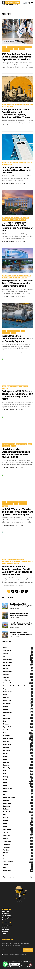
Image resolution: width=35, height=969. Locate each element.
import (18, 730)
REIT (4, 164)
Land (18, 759)
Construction (18, 683)
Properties (18, 803)
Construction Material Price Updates (17, 686)
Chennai (18, 677)
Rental (18, 818)
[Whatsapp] (5, 964)
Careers (4, 933)
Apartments (18, 659)
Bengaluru (6, 275)
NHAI (18, 785)
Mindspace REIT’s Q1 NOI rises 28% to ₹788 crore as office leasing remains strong (17, 283)
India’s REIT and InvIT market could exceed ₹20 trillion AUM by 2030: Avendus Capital (17, 512)
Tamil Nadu (18, 841)
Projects (17, 800)
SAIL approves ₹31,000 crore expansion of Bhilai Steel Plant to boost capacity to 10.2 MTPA (17, 395)
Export (18, 709)
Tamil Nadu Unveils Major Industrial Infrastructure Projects (19, 615)
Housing (18, 724)
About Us (5, 931)
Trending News (13, 563)
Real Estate (28, 162)
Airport (18, 653)
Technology (18, 844)
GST (18, 715)
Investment (19, 47)
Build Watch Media (26, 961)
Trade (18, 859)
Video (17, 867)
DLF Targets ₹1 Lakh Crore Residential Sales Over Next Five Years (16, 170)
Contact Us (5, 929)
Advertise (5, 927)
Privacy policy (19, 965)
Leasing (18, 762)
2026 (17, 648)
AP (18, 656)
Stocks (9, 10)
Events (18, 706)
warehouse (6, 51)
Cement (5, 104)
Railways (18, 809)
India (4, 47)
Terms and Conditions (7, 965)
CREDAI (18, 697)
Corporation (17, 692)
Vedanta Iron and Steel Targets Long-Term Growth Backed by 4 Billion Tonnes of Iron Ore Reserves (17, 570)
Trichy (17, 864)
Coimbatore (18, 680)
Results (18, 820)
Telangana (21, 219)
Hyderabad (18, 727)
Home (3, 10)
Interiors (18, 741)
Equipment (18, 703)
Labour (18, 756)
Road (18, 823)
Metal (18, 330)
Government (18, 712)
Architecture (17, 662)
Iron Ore (18, 747)
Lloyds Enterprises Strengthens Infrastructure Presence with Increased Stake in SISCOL (16, 453)
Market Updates (8, 49)
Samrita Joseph (9, 70)
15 (22, 591)
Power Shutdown (17, 797)
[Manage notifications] (30, 964)
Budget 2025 (18, 671)
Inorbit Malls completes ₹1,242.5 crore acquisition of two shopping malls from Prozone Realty (20, 635)
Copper (17, 689)
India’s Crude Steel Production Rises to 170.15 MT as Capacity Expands (17, 338)
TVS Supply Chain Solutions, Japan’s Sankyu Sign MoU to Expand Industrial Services (17, 57)
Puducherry (18, 806)
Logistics (28, 47)
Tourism (17, 856)
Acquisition (6, 444)
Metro (18, 774)
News (16, 49)
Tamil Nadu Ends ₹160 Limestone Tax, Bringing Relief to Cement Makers (21, 606)
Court (18, 694)
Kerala (18, 753)
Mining (18, 777)
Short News (18, 829)
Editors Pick (18, 700)
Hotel (4, 217)
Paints (18, 791)
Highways (18, 718)
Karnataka (18, 750)
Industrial (10, 47)
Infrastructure (12, 502)
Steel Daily (6, 332)
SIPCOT (18, 832)
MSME (18, 779)
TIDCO (18, 853)
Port (18, 794)
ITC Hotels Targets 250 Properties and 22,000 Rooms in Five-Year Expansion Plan (17, 226)
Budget (18, 668)
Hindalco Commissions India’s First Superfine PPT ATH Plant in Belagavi (21, 624)
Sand (18, 826)
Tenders (18, 850)
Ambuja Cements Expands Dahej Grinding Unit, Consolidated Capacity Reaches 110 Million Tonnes (16, 113)
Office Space (6, 277)
